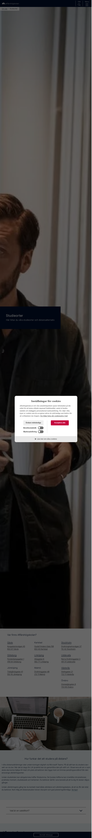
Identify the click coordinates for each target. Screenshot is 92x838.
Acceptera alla (59, 423)
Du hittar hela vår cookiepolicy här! (54, 416)
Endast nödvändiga (33, 423)
